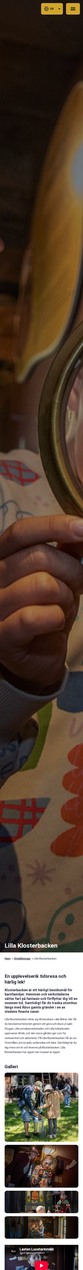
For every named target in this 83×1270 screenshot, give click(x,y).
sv (52, 8)
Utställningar (22, 958)
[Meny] (73, 9)
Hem (8, 958)
